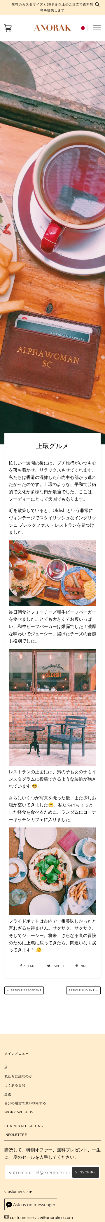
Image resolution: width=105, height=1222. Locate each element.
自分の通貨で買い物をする (25, 1103)
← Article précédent (24, 990)
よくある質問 (14, 1085)
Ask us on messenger (34, 1204)
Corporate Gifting (23, 1126)
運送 (7, 1094)
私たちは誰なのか (18, 1076)
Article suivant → (83, 990)
